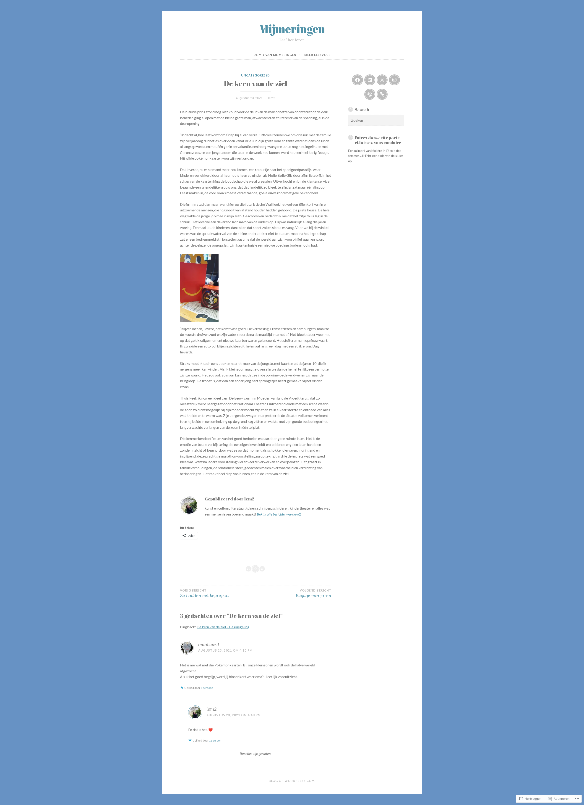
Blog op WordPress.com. (292, 781)
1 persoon (207, 687)
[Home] (369, 94)
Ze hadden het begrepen (204, 593)
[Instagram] (394, 79)
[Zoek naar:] (376, 120)
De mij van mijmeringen (274, 55)
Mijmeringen (292, 28)
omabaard (208, 644)
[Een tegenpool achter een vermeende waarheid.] (382, 94)
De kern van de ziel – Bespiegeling (223, 627)
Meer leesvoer (317, 55)
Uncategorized (255, 75)
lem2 (271, 98)
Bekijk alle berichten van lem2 (279, 514)
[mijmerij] (357, 79)
